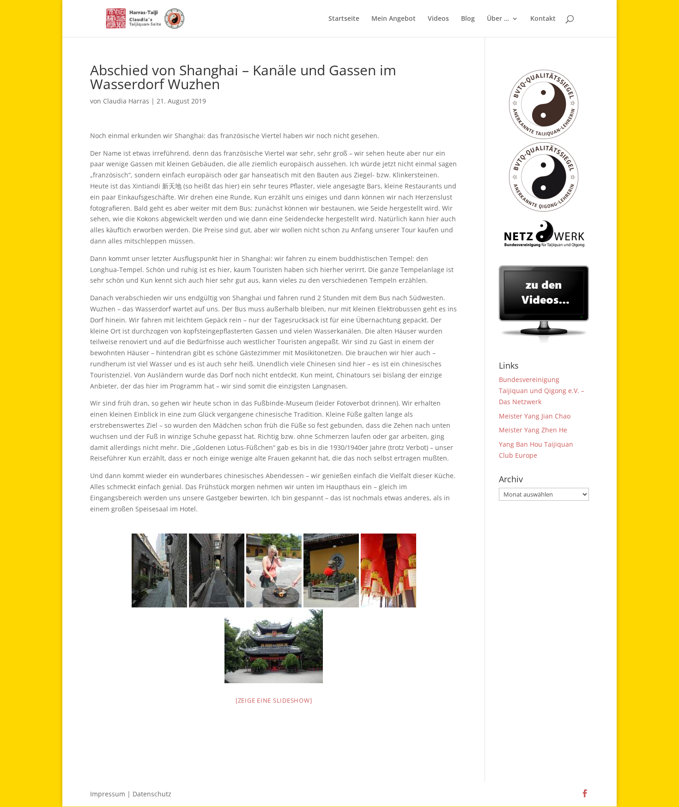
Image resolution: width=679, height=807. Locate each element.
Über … (498, 19)
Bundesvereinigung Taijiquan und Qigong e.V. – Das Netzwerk (541, 390)
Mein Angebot (393, 19)
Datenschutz (152, 793)
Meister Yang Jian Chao (534, 416)
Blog (468, 19)
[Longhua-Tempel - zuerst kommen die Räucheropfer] (274, 570)
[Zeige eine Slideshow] (274, 700)
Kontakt (543, 19)
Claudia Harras (126, 101)
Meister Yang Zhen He (533, 429)
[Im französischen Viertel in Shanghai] (159, 570)
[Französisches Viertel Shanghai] (216, 570)
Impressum (107, 793)
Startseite (343, 19)
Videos (438, 19)
